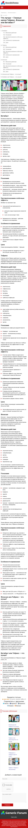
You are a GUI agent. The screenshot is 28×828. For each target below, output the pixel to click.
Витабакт (4, 30)
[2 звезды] (4, 699)
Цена (5, 42)
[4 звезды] (7, 699)
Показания (7, 34)
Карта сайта (14, 817)
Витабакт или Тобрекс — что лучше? (11, 77)
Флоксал (4, 59)
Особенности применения (11, 40)
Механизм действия (9, 32)
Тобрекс (4, 45)
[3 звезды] (6, 699)
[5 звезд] (9, 699)
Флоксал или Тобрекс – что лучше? (11, 74)
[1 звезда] (3, 699)
